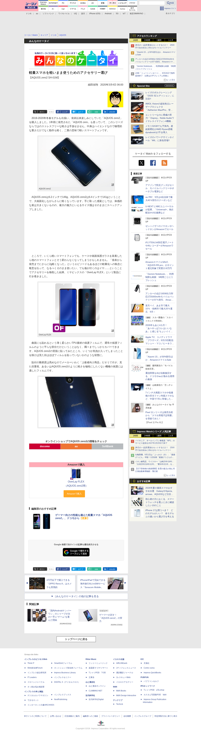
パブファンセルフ (151, 681)
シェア (65, 112)
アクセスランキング (147, 36)
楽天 (83, 13)
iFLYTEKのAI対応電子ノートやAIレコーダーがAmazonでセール (159, 245)
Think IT (30, 663)
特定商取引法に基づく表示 (166, 716)
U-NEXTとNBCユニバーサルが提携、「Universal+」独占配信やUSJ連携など (159, 209)
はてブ (80, 112)
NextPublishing (60, 699)
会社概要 (127, 716)
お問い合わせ (55, 716)
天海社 (146, 663)
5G (117, 13)
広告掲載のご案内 (72, 716)
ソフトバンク (48, 13)
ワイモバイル (64, 13)
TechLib (119, 704)
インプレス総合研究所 (36, 673)
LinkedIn (112, 112)
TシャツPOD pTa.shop (154, 690)
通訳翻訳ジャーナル (124, 673)
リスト (51, 112)
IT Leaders (32, 677)
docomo (45, 446)
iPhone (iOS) (94, 13)
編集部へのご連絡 (90, 716)
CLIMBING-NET (95, 691)
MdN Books (121, 691)
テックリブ (117, 700)
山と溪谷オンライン (97, 686)
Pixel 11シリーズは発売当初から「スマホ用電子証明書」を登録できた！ (159, 415)
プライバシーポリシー (110, 716)
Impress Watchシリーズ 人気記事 (154, 431)
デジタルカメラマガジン (37, 695)
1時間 (135, 40)
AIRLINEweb (121, 663)
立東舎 (91, 677)
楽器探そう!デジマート (98, 668)
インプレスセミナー (62, 677)
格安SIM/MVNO (136, 13)
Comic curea (149, 668)
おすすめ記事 (143, 481)
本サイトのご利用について (35, 716)
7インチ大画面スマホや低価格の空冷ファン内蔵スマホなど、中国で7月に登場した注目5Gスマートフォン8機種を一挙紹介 (159, 398)
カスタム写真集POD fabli (155, 695)
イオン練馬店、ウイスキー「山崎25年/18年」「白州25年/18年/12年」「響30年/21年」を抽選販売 (154, 464)
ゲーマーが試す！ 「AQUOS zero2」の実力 (110, 618)
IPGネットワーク (148, 686)
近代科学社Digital (96, 699)
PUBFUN (145, 677)
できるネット (33, 700)
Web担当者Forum (35, 668)
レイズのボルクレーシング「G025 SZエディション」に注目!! (159, 95)
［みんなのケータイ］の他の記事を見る (76, 596)
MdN (115, 687)
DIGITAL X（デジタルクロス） (67, 682)
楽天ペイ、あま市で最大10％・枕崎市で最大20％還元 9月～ (158, 308)
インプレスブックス (62, 695)
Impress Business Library (65, 673)
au (37, 13)
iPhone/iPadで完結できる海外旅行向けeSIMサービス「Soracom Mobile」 (92, 584)
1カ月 (170, 40)
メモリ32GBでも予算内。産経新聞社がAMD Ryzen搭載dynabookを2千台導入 (159, 129)
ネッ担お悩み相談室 (35, 687)
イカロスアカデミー (124, 682)
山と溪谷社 (90, 682)
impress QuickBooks (152, 673)
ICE (142, 659)
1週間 (159, 40)
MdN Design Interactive (126, 695)
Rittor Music (91, 659)
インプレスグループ (142, 716)
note (96, 112)
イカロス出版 (118, 659)
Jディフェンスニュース (126, 668)
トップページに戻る (76, 639)
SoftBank (107, 446)
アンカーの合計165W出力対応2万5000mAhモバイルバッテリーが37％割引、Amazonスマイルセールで (155, 62)
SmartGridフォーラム (63, 663)
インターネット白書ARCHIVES (40, 705)
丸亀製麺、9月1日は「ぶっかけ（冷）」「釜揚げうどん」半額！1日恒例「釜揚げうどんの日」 (155, 457)
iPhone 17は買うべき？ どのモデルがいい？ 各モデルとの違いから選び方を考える (159, 513)
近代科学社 (90, 695)
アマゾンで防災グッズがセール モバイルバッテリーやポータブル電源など (159, 188)
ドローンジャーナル (35, 682)
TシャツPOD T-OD (97, 673)
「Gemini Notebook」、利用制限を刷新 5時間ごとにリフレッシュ (159, 277)
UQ (75, 13)
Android (108, 13)
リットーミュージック (98, 663)
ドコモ (29, 13)
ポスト (42, 112)
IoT (124, 13)
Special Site (143, 86)
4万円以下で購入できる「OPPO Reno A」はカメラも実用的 (59, 584)
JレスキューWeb (123, 677)
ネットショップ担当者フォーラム (68, 668)
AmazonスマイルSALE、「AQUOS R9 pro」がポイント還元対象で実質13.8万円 (159, 265)
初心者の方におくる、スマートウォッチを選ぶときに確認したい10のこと (159, 502)
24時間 (147, 40)
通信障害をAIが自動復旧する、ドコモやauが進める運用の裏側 (159, 376)
